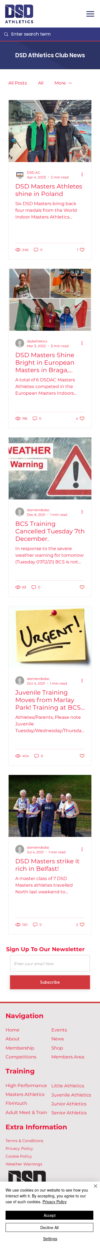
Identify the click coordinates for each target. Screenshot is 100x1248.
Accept (50, 1215)
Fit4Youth (16, 1103)
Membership (20, 1048)
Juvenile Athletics (71, 1095)
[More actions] (84, 174)
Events (59, 1030)
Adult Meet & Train (26, 1112)
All (40, 83)
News (57, 1038)
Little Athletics (67, 1085)
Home (12, 1030)
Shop (57, 1048)
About (13, 1038)
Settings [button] (50, 1238)
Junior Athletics (68, 1104)
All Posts (17, 83)
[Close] (92, 1189)
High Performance (26, 1085)
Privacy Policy (19, 1148)
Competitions (21, 1057)
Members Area (67, 1057)
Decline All (49, 1227)
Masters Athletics (25, 1094)
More (60, 83)
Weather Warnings (24, 1164)
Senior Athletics (69, 1112)
